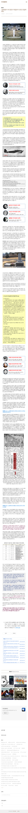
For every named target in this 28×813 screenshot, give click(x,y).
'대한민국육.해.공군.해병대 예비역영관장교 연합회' (11, 781)
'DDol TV (4, 750)
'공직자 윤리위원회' (18, 762)
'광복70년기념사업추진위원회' (7, 763)
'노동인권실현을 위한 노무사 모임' (18, 775)
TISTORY (14, 811)
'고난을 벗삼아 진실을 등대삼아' (7, 762)
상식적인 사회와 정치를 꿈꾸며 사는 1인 (10, 710)
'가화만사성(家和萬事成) (6, 758)
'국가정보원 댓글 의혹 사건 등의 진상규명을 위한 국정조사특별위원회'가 (13, 768)
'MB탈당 (14, 754)
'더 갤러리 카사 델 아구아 (6, 783)
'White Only (24, 756)
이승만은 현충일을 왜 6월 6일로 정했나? (10, 662)
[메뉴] (26, 2)
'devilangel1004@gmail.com (13, 750)
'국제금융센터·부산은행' (6, 775)
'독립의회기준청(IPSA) (17, 783)
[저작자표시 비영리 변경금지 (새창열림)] (18, 633)
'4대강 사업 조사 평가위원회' (7, 748)
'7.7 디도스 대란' (17, 748)
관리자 (18, 811)
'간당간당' (14, 758)
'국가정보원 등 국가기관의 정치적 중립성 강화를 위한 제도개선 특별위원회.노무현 (13, 772)
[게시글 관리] (9, 633)
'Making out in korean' (6, 754)
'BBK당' (23, 748)
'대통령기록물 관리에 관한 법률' (7, 777)
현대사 (4, 638)
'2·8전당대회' (14, 746)
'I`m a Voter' (23, 752)
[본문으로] (17, 627)
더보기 (2, 787)
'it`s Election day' (15, 752)
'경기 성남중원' (15, 760)
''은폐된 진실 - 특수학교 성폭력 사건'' (8, 744)
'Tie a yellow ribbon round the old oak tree (11, 756)
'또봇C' (16, 785)
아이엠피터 (4, 2)
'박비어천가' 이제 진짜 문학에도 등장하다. (10, 647)
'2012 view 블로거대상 (6, 746)
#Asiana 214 (4, 742)
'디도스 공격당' (4, 785)
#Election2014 (12, 742)
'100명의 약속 (19, 744)
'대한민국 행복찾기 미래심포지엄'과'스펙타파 (10, 779)
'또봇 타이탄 (11, 785)
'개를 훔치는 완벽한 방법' (6, 760)
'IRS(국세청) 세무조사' (6, 752)
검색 (25, 795)
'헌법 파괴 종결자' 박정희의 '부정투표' (10, 655)
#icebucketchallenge (21, 742)
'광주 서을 (16, 763)
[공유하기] (8, 633)
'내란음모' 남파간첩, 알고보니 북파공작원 (10, 646)
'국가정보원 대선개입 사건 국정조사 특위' (9, 765)
